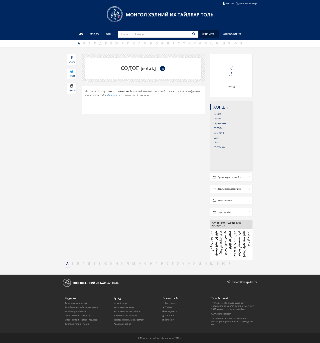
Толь (109, 34)
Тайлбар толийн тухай (77, 323)
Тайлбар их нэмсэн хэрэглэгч (129, 319)
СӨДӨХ (217, 113)
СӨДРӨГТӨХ (220, 123)
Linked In (169, 319)
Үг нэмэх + (209, 34)
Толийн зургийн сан (75, 311)
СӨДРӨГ (218, 118)
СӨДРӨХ (218, 128)
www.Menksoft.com (221, 313)
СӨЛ (216, 137)
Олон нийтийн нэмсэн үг (78, 315)
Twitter (168, 307)
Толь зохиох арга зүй (76, 303)
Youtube (169, 315)
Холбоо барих (232, 34)
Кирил (127, 34)
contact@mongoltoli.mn (245, 282)
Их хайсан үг (120, 303)
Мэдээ (94, 34)
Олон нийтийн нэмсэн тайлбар (81, 319)
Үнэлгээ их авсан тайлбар (127, 311)
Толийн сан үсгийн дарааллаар (81, 307)
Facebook (170, 303)
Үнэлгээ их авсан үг (124, 307)
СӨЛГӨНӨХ (219, 147)
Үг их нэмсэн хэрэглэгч (126, 315)
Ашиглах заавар (248, 3)
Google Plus (171, 311)
